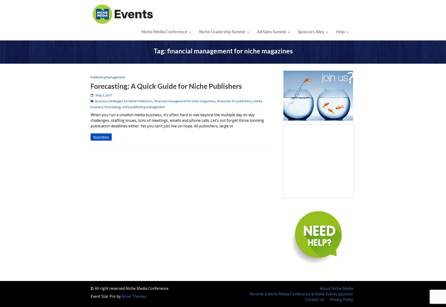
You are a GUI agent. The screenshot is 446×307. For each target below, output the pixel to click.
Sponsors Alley (311, 31)
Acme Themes (134, 296)
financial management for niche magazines (184, 101)
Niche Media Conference (164, 31)
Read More (101, 137)
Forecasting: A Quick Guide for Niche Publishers (166, 86)
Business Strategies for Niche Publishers (123, 101)
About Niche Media (336, 288)
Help (340, 31)
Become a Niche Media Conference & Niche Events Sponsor (301, 294)
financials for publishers (234, 101)
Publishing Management (108, 77)
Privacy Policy (341, 299)
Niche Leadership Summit (222, 31)
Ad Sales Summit (271, 31)
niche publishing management (143, 107)
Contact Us (314, 299)
